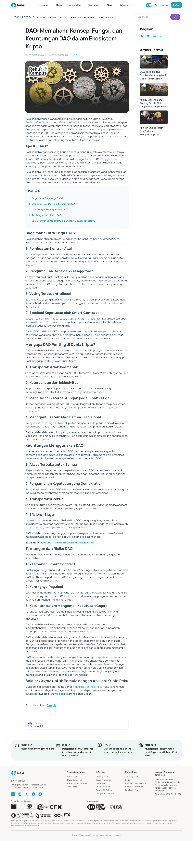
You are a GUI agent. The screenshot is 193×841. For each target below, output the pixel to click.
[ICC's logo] (22, 815)
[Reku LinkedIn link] (13, 794)
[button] (45, 5)
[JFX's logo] (62, 815)
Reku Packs (72, 786)
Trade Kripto (72, 776)
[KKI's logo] (43, 815)
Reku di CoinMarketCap (136, 783)
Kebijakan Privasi (133, 790)
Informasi (100, 783)
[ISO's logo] (42, 807)
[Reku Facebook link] (40, 794)
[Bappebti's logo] (16, 807)
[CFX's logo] (56, 807)
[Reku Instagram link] (19, 794)
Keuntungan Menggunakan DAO (49, 209)
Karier (128, 780)
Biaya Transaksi (103, 780)
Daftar (176, 5)
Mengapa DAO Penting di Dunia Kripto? (53, 203)
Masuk (164, 5)
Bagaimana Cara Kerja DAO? (47, 198)
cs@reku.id (20, 780)
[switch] (149, 5)
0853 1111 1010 (173, 794)
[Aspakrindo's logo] (116, 807)
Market (59, 5)
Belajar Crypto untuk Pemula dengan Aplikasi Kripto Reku (63, 220)
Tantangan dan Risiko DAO (46, 215)
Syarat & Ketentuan (134, 786)
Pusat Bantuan (103, 786)
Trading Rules (102, 776)
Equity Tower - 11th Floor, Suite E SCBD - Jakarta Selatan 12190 (30, 786)
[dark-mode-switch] (156, 5)
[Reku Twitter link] (26, 794)
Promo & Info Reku (104, 790)
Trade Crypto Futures (77, 783)
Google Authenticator (106, 793)
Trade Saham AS (74, 780)
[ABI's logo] (97, 807)
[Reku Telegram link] (33, 794)
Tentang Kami (131, 776)
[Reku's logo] (18, 5)
